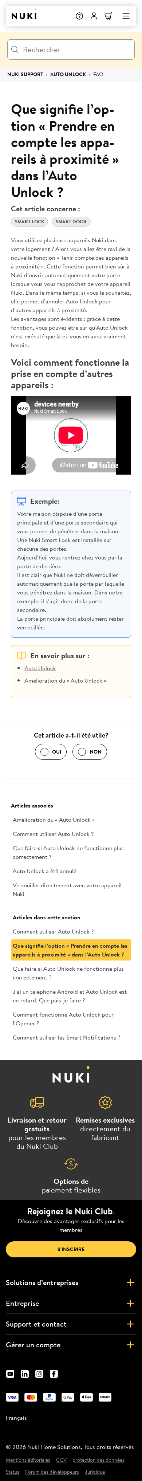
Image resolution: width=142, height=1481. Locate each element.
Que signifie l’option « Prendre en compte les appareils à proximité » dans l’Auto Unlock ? (70, 950)
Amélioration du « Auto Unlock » (65, 680)
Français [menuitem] (16, 1417)
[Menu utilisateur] (94, 16)
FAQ (98, 74)
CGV (61, 1460)
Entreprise (22, 1303)
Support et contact (36, 1324)
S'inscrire (71, 1249)
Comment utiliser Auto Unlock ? (53, 833)
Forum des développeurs (52, 1472)
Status (12, 1472)
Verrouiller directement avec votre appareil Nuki (67, 889)
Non (96, 751)
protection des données (98, 1460)
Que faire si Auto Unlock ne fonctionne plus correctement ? (68, 852)
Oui (56, 751)
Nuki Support (25, 74)
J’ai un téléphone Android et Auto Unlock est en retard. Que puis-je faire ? (70, 996)
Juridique (95, 1472)
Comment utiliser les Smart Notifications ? (66, 1037)
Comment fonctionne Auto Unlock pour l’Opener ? (63, 1019)
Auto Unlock (68, 74)
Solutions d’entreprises (42, 1282)
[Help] (79, 16)
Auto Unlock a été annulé (44, 871)
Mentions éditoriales (28, 1460)
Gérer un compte (33, 1344)
